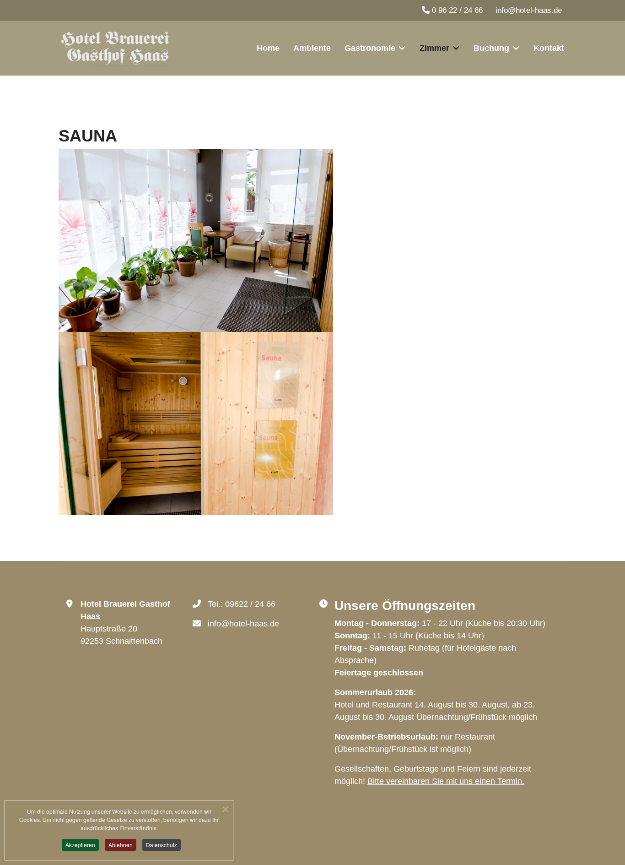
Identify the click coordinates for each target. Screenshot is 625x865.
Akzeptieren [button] (80, 845)
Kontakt (548, 48)
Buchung (491, 48)
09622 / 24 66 (250, 604)
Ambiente (312, 48)
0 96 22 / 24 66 (457, 10)
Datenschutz (161, 845)
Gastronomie (370, 48)
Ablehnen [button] (120, 845)
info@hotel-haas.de (529, 10)
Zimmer (434, 48)
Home (268, 48)
